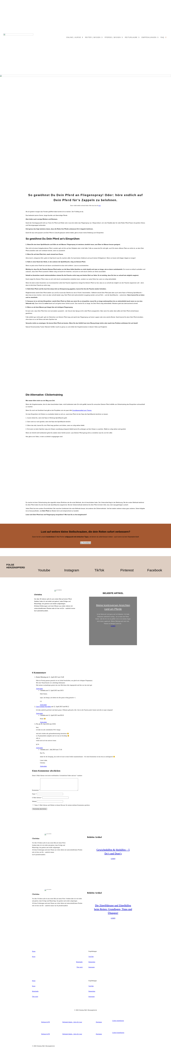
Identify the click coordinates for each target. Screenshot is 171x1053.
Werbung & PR (45, 1022)
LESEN (113, 626)
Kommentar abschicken (39, 809)
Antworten (39, 688)
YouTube (91, 956)
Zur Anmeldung (85, 543)
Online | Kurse (73, 37)
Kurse (33, 956)
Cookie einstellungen (118, 1020)
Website (34, 801)
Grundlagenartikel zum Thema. (82, 410)
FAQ (162, 37)
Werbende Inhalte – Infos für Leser (72, 1022)
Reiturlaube (79, 962)
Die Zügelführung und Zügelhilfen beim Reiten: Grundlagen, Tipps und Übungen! (113, 909)
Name (34, 794)
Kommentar (36, 790)
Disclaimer (99, 1022)
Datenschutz (91, 962)
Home (33, 951)
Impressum (91, 967)
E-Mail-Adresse (37, 797)
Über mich (80, 967)
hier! (100, 205)
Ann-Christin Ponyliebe (43, 706)
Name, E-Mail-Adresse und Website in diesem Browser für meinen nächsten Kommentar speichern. (62, 805)
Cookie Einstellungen (118, 1032)
